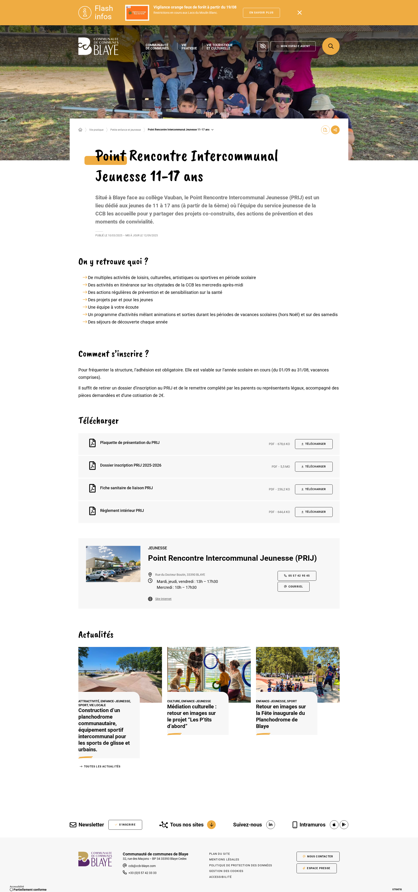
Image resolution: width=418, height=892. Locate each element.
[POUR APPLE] (334, 824)
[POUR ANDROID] (344, 824)
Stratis (397, 889)
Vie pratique (96, 129)
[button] (331, 46)
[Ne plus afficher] (299, 12)
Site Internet (163, 599)
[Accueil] (80, 129)
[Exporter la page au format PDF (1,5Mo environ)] (325, 129)
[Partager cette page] (335, 129)
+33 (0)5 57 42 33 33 (142, 873)
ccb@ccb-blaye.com (142, 866)
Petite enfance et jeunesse (125, 129)
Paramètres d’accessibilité (262, 46)
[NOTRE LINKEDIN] (270, 824)
